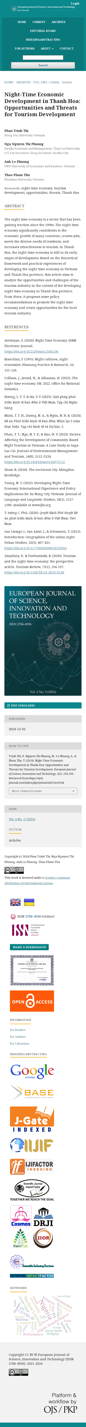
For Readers (18, 1030)
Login (75, 3)
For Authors (25, 48)
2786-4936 (33, 916)
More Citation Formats (27, 791)
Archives (58, 22)
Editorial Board (43, 30)
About (46, 48)
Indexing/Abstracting (43, 39)
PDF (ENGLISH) (22, 705)
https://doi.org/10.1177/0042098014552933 (35, 548)
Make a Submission (29, 947)
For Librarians (19, 1043)
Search (43, 65)
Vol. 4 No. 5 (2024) (46, 82)
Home (22, 22)
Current (38, 22)
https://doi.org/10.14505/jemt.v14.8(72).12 (34, 462)
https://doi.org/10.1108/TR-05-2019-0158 (34, 572)
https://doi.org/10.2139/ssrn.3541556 (31, 351)
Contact (67, 48)
